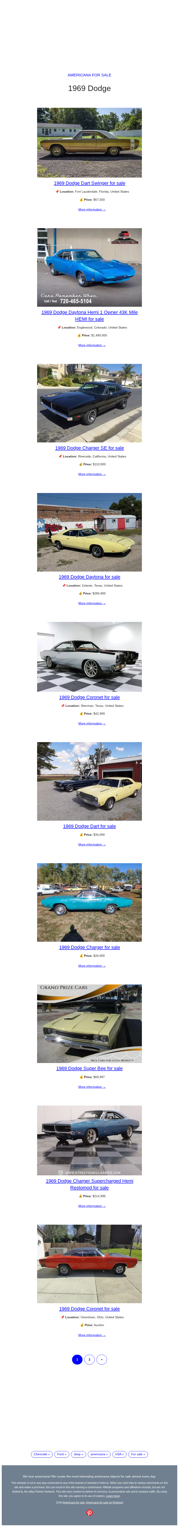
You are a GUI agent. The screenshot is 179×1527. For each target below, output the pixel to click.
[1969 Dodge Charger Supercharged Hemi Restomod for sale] (89, 1174)
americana (98, 1454)
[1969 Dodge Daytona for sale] (89, 570)
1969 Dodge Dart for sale (89, 826)
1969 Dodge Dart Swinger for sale (89, 183)
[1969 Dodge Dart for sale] (89, 819)
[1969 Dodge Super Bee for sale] (89, 1062)
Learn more (113, 1495)
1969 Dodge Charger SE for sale (89, 448)
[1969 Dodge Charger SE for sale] (89, 441)
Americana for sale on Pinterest (104, 1502)
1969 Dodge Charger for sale (89, 947)
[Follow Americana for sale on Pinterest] (89, 1515)
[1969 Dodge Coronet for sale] (89, 690)
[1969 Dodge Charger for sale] (89, 940)
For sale (137, 1454)
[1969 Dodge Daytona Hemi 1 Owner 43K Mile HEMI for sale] (89, 305)
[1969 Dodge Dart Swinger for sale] (89, 176)
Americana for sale (89, 75)
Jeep (77, 1454)
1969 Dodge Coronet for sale (89, 697)
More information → (92, 209)
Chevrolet (40, 1454)
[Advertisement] (89, 32)
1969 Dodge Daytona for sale (89, 577)
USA (118, 1454)
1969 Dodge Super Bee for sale (89, 1068)
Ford (60, 1454)
